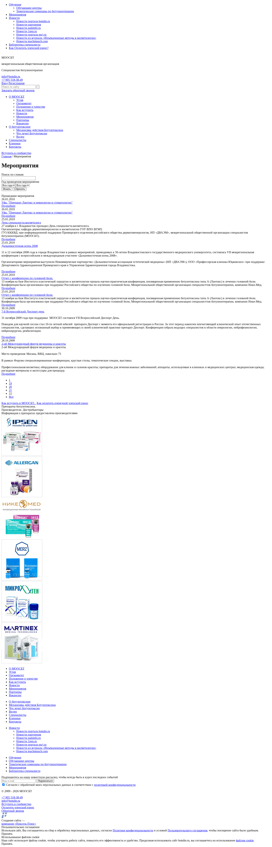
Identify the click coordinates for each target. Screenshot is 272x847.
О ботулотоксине (20, 126)
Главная (6, 156)
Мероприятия (17, 14)
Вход (4, 83)
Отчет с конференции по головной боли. (27, 278)
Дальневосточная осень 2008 (19, 245)
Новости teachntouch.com (32, 41)
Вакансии (22, 123)
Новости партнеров (28, 24)
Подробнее (8, 205)
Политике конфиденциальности (133, 830)
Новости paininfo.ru (28, 27)
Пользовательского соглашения (187, 830)
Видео (20, 136)
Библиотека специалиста (24, 44)
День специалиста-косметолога (21, 222)
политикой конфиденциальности (115, 784)
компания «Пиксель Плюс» (18, 823)
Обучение (15, 4)
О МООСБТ (16, 96)
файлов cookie (245, 840)
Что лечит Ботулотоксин (31, 133)
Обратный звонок (12, 810)
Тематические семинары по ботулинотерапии (45, 11)
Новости (14, 17)
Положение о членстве (30, 106)
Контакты (15, 146)
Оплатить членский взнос (17, 807)
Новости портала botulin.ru (33, 21)
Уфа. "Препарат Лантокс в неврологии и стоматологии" (37, 202)
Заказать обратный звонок (18, 90)
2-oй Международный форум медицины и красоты (33, 343)
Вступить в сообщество (16, 153)
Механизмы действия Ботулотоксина (39, 130)
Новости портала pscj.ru (31, 34)
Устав (19, 100)
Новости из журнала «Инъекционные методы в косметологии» (56, 37)
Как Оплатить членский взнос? (28, 47)
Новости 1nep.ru (26, 31)
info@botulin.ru (10, 76)
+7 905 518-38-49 (12, 79)
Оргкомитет (23, 103)
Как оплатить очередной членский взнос (62, 403)
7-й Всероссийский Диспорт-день (22, 311)
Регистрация (16, 83)
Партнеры (22, 120)
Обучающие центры (29, 7)
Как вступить (24, 110)
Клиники (15, 143)
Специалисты (17, 140)
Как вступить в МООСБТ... (18, 403)
